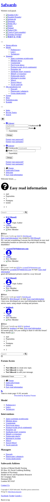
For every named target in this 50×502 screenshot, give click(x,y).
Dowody (14, 89)
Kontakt (9, 102)
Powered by (19, 396)
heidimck (9, 307)
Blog (8, 98)
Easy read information (9, 238)
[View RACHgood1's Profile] (9, 223)
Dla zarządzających (13, 87)
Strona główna (11, 45)
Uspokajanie (15, 63)
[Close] (15, 179)
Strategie (9, 56)
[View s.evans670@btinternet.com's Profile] (9, 254)
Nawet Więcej (16, 82)
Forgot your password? (15, 139)
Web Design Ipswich (14, 492)
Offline (8, 225)
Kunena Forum (30, 396)
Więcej (13, 80)
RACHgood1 (11, 217)
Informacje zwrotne (18, 78)
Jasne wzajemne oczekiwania (22, 58)
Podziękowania (12, 100)
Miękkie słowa (16, 61)
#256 (18, 267)
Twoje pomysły (17, 85)
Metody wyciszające (18, 74)
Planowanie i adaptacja (19, 91)
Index (8, 110)
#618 (19, 326)
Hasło (31, 128)
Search (8, 115)
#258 (18, 297)
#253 (19, 236)
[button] (10, 123)
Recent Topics (11, 112)
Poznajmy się (16, 69)
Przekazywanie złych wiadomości (24, 67)
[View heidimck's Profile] (9, 313)
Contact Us (5, 485)
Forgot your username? (15, 142)
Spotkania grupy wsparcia (21, 71)
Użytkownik (33, 126)
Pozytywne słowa (17, 65)
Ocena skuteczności (18, 93)
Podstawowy (16, 50)
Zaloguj (9, 135)
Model (8, 47)
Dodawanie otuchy (18, 76)
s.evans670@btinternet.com (17, 249)
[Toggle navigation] (2, 106)
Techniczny (15, 54)
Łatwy (13, 52)
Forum (8, 95)
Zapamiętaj (13, 131)
